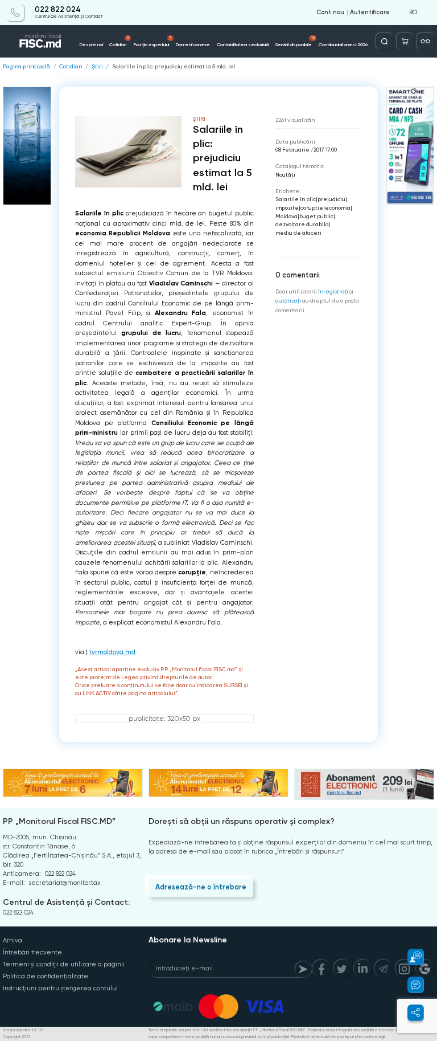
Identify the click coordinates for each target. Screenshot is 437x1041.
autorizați (288, 300)
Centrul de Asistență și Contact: (66, 902)
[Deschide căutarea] (384, 41)
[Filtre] (425, 41)
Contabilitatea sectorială (243, 44)
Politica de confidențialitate (45, 976)
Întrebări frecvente (32, 952)
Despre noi (91, 44)
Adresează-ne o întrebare (200, 887)
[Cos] (405, 41)
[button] (410, 957)
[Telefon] (15, 12)
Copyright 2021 (16, 1037)
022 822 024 (58, 10)
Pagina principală (26, 67)
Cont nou (330, 12)
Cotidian (119, 41)
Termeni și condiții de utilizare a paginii (64, 964)
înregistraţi (333, 291)
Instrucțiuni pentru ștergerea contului (60, 988)
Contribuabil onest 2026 (343, 44)
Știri (97, 67)
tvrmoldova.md (112, 652)
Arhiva (12, 940)
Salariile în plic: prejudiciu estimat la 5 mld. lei (174, 67)
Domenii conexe (192, 44)
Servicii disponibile (295, 41)
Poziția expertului (152, 41)
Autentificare (370, 12)
